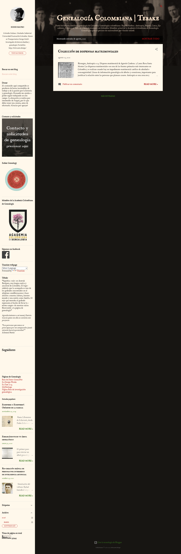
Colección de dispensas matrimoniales (88, 51)
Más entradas (108, 96)
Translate (21, 271)
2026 (4, 518)
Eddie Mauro (17, 27)
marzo (6, 522)
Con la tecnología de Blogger (109, 542)
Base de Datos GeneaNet (12, 380)
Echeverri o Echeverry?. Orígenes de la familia (13, 406)
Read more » (151, 84)
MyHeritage (7, 387)
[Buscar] (161, 6)
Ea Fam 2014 (7, 385)
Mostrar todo (150, 39)
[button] (156, 50)
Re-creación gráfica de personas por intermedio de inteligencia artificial (14, 471)
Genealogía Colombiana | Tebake (108, 18)
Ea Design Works (9, 382)
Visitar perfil (17, 53)
